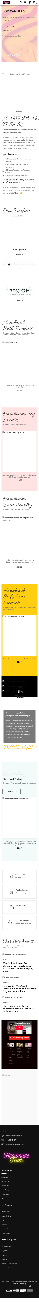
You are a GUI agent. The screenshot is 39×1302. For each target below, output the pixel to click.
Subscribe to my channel (20, 1038)
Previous (10, 56)
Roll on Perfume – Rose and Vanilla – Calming (19, 659)
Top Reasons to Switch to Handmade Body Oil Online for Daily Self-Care (18, 1009)
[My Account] (25, 2)
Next (16, 56)
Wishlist (4, 1224)
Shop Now (19, 254)
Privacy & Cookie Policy (9, 1263)
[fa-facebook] (8, 1286)
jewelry (4, 959)
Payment (4, 1251)
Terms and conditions (9, 1268)
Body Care (5, 982)
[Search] (21, 2)
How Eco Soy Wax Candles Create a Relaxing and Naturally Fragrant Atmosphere (19, 989)
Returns (4, 1255)
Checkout (5, 1229)
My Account (6, 1212)
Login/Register (6, 1216)
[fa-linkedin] (16, 1286)
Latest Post (5, 1181)
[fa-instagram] (26, 1286)
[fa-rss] (30, 1286)
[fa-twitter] (12, 1286)
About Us (5, 1177)
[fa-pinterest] (23, 1286)
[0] (32, 2)
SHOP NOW (10, 26)
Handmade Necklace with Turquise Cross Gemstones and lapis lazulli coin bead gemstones (19, 562)
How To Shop (6, 1246)
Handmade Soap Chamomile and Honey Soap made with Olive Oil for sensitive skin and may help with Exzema (19, 843)
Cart (3, 1220)
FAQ (3, 1198)
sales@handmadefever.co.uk (15, 1144)
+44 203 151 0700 (11, 1140)
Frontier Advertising (19, 1284)
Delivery (4, 1259)
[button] (4, 264)
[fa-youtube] (19, 1286)
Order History (6, 1233)
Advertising (5, 1190)
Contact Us (5, 1194)
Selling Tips (5, 1186)
